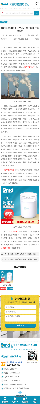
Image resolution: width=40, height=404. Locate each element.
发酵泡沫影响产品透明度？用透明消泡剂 (22, 259)
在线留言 (25, 402)
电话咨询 (5, 402)
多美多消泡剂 (14, 232)
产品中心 (15, 402)
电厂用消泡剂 (29, 67)
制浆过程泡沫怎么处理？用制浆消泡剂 (22, 254)
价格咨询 (3, 288)
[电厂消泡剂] (6, 277)
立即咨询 (10, 288)
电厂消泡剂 (6, 285)
